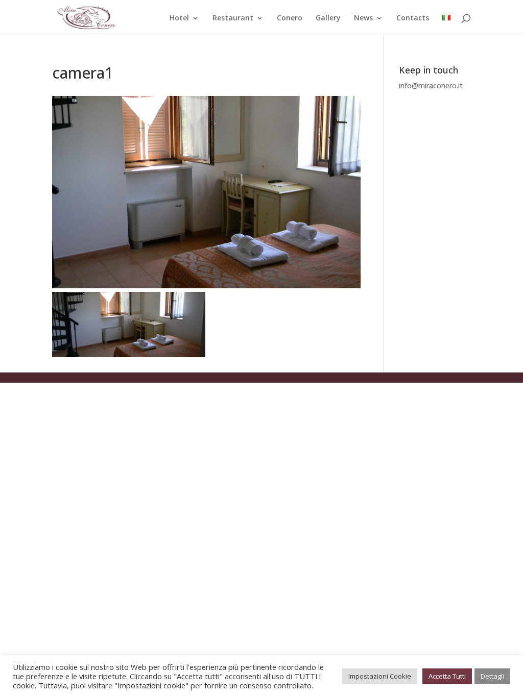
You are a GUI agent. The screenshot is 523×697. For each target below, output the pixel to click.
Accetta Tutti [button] (447, 676)
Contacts (412, 18)
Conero (289, 18)
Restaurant (232, 18)
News (363, 18)
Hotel (179, 18)
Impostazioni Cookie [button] (379, 676)
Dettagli (492, 676)
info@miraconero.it (431, 85)
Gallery (328, 18)
